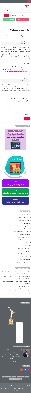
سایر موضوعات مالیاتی (25, 234)
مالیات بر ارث (27, 245)
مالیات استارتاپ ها (12, 376)
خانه (28, 26)
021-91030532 (24, 1)
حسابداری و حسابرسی (18, 26)
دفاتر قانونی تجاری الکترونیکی (24, 226)
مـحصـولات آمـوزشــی (9, 19)
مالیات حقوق (27, 256)
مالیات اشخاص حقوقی (25, 240)
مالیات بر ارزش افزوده (25, 248)
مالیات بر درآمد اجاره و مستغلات (23, 251)
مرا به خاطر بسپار (25, 115)
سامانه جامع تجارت (26, 229)
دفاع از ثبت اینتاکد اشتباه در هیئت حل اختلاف (20, 281)
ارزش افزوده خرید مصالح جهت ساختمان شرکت (20, 271)
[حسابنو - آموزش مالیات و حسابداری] (27, 6)
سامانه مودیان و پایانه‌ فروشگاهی (23, 231)
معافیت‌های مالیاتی (26, 259)
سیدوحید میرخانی (26, 278)
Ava (28, 283)
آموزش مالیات (26, 376)
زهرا (28, 43)
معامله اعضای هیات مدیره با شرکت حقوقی (21, 276)
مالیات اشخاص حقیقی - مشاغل (23, 242)
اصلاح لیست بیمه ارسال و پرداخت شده (22, 291)
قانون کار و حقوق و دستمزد (24, 237)
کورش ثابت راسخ (26, 274)
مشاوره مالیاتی (19, 376)
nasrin (23, 288)
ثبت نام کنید (9, 98)
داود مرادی (27, 81)
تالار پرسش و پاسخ (25, 35)
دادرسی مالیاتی (27, 223)
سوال (25, 26)
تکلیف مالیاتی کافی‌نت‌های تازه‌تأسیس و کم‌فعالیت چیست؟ (18, 286)
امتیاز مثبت (22, 41)
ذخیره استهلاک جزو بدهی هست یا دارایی (18, 69)
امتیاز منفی (26, 41)
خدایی (4, 291)
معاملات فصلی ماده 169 (25, 262)
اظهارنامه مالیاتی (26, 215)
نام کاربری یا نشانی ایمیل (23, 101)
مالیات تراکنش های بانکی (25, 254)
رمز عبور (27, 108)
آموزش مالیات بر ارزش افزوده (15, 378)
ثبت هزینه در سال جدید (21, 67)
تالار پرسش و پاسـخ (22, 19)
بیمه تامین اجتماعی (26, 217)
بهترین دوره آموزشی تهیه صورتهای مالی (18, 71)
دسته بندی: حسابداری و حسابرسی (12, 35)
